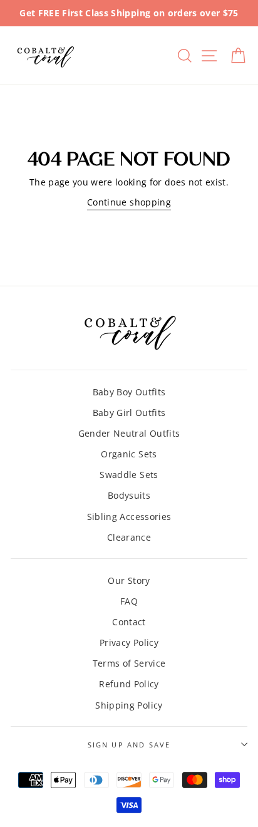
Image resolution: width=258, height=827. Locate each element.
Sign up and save (129, 744)
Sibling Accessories (129, 517)
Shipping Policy (128, 705)
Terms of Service (129, 663)
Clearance (129, 537)
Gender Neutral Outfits (129, 433)
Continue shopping (129, 202)
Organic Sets (129, 454)
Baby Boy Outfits (129, 392)
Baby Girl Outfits (129, 413)
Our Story (129, 580)
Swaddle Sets (129, 475)
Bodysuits (129, 495)
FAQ (129, 601)
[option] (129, 13)
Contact (128, 622)
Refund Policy (128, 684)
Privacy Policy (129, 642)
